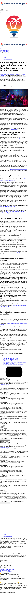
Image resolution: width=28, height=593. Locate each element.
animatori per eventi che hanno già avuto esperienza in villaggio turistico (12, 212)
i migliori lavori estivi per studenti (10, 360)
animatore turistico (13, 129)
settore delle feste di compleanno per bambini (13, 179)
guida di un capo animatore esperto (8, 206)
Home (1, 74)
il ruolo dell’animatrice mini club (10, 358)
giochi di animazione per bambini (18, 169)
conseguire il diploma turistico (18, 252)
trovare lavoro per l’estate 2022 (10, 363)
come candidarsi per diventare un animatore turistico (14, 362)
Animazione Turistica (9, 74)
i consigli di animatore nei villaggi (10, 359)
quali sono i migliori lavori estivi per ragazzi (13, 364)
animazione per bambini (15, 138)
